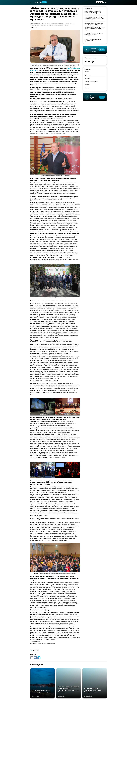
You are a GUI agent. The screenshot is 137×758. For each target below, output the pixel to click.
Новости (87, 71)
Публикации (88, 75)
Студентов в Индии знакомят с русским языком (93, 40)
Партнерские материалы (91, 81)
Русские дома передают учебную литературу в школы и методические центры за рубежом (94, 19)
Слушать (102, 49)
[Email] (32, 657)
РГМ (41, 2)
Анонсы (87, 88)
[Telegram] (39, 657)
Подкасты (87, 84)
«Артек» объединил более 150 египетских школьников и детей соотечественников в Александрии (94, 13)
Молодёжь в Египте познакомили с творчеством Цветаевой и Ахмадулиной (94, 35)
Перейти (102, 97)
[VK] (35, 657)
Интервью (35, 650)
